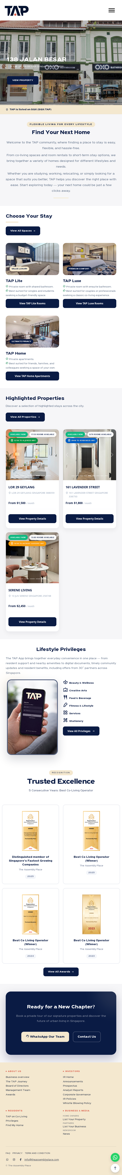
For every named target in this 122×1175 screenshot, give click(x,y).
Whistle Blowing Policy (77, 1103)
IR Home (68, 1077)
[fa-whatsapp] (8, 1159)
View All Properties (25, 417)
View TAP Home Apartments (32, 376)
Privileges (12, 1121)
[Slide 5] (43, 476)
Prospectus (70, 1086)
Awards (10, 1095)
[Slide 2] (27, 476)
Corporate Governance (77, 1095)
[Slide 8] (106, 476)
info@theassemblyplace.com (41, 1159)
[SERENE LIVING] (111, 92)
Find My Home (15, 1125)
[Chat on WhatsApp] (115, 1157)
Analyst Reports (73, 1090)
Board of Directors (17, 1086)
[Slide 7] (102, 476)
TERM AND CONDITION (37, 1153)
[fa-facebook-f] (21, 1159)
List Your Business (74, 1127)
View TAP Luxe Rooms (89, 303)
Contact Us (87, 1036)
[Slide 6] (48, 476)
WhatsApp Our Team (45, 1036)
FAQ (8, 1153)
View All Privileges (81, 731)
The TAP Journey (16, 1082)
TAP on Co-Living (16, 1117)
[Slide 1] (22, 476)
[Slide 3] (32, 476)
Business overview (17, 1077)
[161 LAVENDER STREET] (75, 92)
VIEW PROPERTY (22, 80)
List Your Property (74, 1119)
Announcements (73, 1082)
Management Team (18, 1090)
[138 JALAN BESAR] (92, 92)
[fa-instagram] (15, 1159)
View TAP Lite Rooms (32, 303)
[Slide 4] (38, 476)
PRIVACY (17, 1153)
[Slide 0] (16, 476)
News (66, 1134)
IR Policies (69, 1099)
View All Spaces (23, 230)
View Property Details (32, 518)
